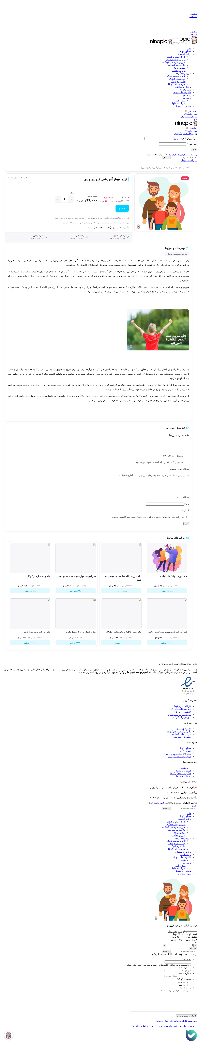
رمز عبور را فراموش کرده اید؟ (182, 154)
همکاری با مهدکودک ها (180, 773)
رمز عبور (191, 144)
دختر (179, 982)
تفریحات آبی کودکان (175, 84)
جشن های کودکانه (176, 78)
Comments (186, 959)
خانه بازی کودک (178, 81)
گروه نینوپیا (159, 802)
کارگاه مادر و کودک (176, 57)
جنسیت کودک (184, 979)
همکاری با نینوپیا (183, 770)
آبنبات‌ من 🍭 (191, 128)
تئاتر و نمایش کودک (176, 76)
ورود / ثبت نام (184, 873)
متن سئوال (185, 987)
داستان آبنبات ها (183, 776)
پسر (180, 985)
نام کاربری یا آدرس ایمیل (184, 138)
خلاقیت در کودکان (176, 65)
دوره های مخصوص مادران (178, 753)
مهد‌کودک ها (179, 68)
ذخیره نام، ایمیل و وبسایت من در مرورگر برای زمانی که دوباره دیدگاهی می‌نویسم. (148, 517)
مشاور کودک (185, 748)
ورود (194, 149)
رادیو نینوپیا (186, 768)
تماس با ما (180, 100)
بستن (194, 805)
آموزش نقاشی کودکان (180, 709)
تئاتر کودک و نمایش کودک (179, 731)
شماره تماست (184, 973)
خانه (187, 168)
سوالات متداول (178, 103)
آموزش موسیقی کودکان (173, 62)
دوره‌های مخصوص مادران (175, 168)
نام (186, 504)
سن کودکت (185, 967)
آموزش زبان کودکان (175, 59)
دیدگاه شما (183, 497)
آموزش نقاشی (178, 70)
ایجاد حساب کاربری (183, 133)
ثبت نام (122, 208)
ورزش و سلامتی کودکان (179, 756)
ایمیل (185, 510)
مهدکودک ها (185, 751)
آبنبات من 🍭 (190, 111)
